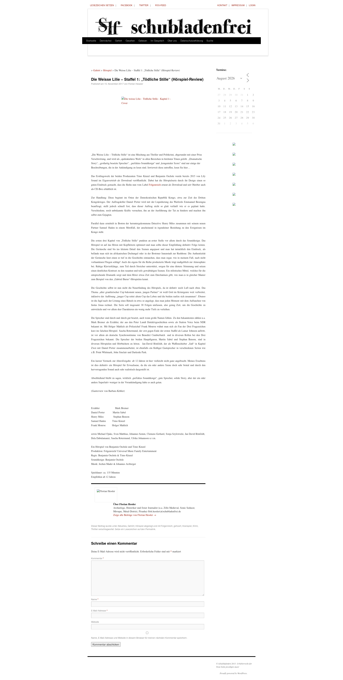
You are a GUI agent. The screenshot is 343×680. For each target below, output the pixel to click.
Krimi (195, 525)
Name (94, 599)
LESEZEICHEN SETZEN (102, 5)
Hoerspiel (187, 525)
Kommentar (97, 558)
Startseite (91, 40)
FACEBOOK (126, 5)
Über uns (172, 40)
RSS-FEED (160, 5)
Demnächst (105, 40)
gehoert (177, 525)
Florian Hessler (135, 83)
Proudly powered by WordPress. (233, 673)
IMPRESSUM (238, 5)
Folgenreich (155, 184)
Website (95, 621)
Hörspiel (107, 70)
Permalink (150, 529)
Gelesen (142, 40)
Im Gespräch (157, 40)
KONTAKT (222, 5)
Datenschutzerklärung (191, 40)
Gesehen (130, 40)
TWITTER (143, 5)
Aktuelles (122, 525)
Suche (210, 40)
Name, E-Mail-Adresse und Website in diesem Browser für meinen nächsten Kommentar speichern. (139, 637)
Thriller (94, 529)
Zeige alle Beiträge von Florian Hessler (134, 515)
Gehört (118, 40)
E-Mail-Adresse (99, 610)
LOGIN (252, 5)
